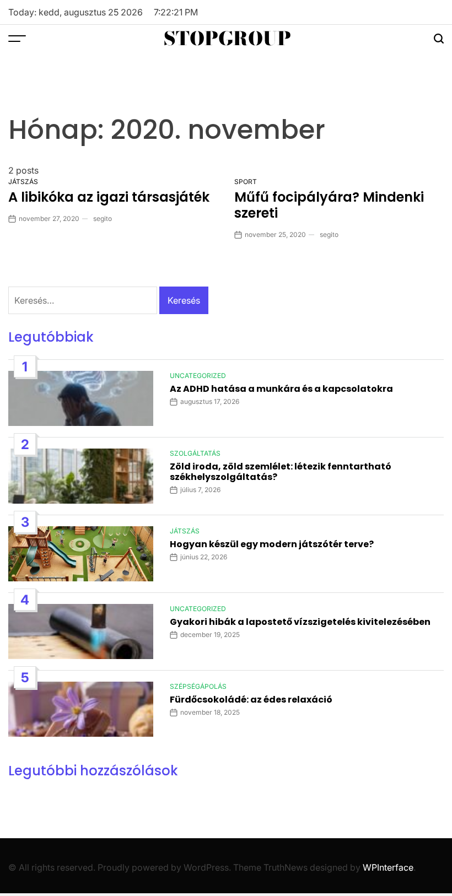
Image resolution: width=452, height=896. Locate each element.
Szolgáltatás (195, 453)
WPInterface (388, 867)
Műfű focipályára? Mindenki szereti (329, 205)
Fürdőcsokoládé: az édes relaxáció (251, 699)
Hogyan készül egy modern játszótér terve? (272, 544)
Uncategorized (198, 375)
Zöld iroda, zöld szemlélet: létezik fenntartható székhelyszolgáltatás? (280, 471)
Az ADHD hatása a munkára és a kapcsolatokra (281, 388)
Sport (245, 181)
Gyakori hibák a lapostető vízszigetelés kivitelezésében (300, 622)
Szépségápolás (198, 686)
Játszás (23, 181)
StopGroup (227, 38)
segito (102, 218)
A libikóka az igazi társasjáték (108, 197)
